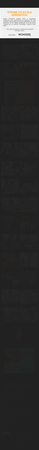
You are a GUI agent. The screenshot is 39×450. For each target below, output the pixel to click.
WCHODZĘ (24, 34)
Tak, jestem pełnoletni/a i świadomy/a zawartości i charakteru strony (20, 29)
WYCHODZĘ (11, 35)
